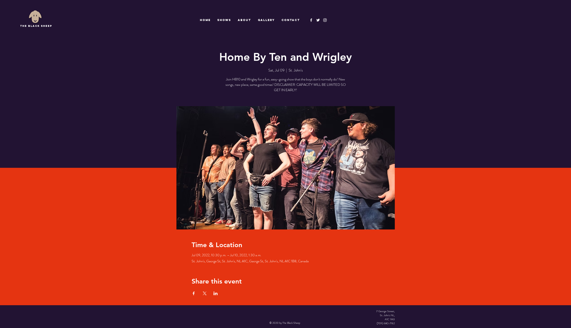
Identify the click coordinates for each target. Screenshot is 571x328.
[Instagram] (325, 20)
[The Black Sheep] (318, 20)
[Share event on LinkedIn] (215, 293)
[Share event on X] (205, 293)
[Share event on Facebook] (194, 293)
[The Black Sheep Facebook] (311, 20)
